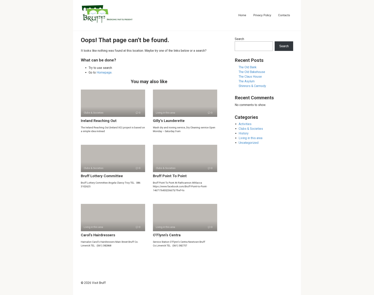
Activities (245, 124)
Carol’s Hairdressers (98, 235)
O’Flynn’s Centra (167, 235)
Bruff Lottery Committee (102, 176)
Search (239, 39)
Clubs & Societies (251, 129)
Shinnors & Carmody (252, 86)
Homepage (104, 72)
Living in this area (250, 138)
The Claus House (250, 76)
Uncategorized (248, 143)
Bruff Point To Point (170, 176)
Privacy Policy (262, 15)
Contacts (284, 15)
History (244, 133)
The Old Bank (248, 67)
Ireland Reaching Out (98, 120)
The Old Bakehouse (252, 72)
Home (242, 15)
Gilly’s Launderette (169, 120)
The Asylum (247, 81)
